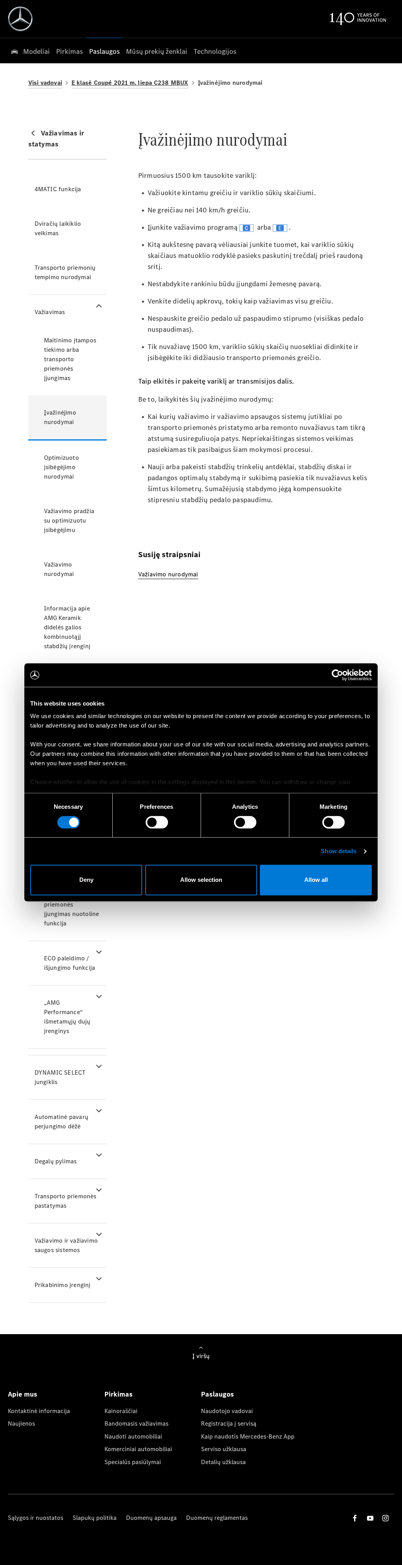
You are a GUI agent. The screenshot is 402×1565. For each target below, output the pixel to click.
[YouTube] (370, 1518)
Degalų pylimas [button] (56, 1161)
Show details (338, 851)
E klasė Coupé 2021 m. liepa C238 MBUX (129, 83)
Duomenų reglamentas (217, 1518)
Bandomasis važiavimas (136, 1423)
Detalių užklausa (223, 1462)
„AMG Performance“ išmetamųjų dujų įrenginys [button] (67, 1016)
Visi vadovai (45, 83)
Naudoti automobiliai (133, 1436)
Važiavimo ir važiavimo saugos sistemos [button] (66, 1245)
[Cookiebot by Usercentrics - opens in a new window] (337, 675)
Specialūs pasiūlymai (132, 1462)
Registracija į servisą (228, 1423)
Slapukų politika (95, 1518)
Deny (86, 880)
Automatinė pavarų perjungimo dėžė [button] (61, 1121)
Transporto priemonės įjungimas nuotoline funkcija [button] (71, 909)
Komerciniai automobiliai (138, 1449)
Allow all (316, 880)
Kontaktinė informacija (39, 1411)
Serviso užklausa (223, 1449)
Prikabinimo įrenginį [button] (63, 1285)
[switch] (157, 822)
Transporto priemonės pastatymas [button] (66, 1201)
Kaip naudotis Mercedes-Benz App (247, 1436)
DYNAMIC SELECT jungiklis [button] (60, 1077)
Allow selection (201, 880)
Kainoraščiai (120, 1411)
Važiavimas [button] (50, 312)
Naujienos (21, 1423)
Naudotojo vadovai (227, 1411)
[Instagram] (385, 1518)
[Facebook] (355, 1518)
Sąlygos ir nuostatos (35, 1518)
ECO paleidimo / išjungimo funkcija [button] (69, 963)
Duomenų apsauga (151, 1518)
